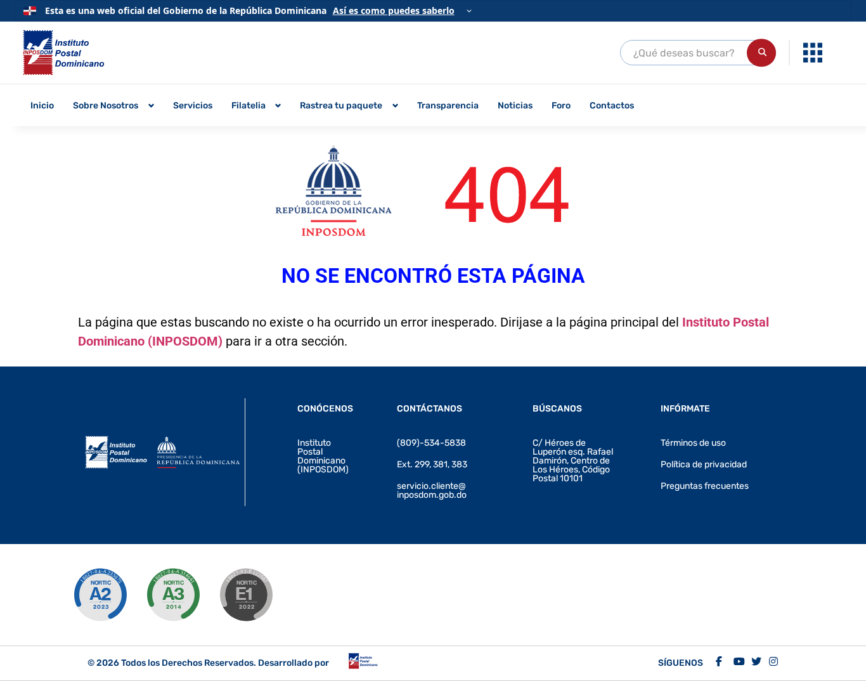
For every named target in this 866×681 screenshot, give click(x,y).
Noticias (515, 105)
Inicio (42, 105)
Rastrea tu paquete (341, 105)
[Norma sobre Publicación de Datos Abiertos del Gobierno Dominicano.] (173, 594)
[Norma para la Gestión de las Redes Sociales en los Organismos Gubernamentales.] (246, 594)
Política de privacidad (704, 464)
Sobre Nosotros (105, 105)
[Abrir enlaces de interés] (813, 52)
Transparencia (448, 105)
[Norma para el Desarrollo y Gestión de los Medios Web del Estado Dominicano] (100, 594)
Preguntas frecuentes (705, 486)
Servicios (192, 105)
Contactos (612, 105)
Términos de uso (693, 443)
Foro (561, 105)
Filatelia (248, 105)
